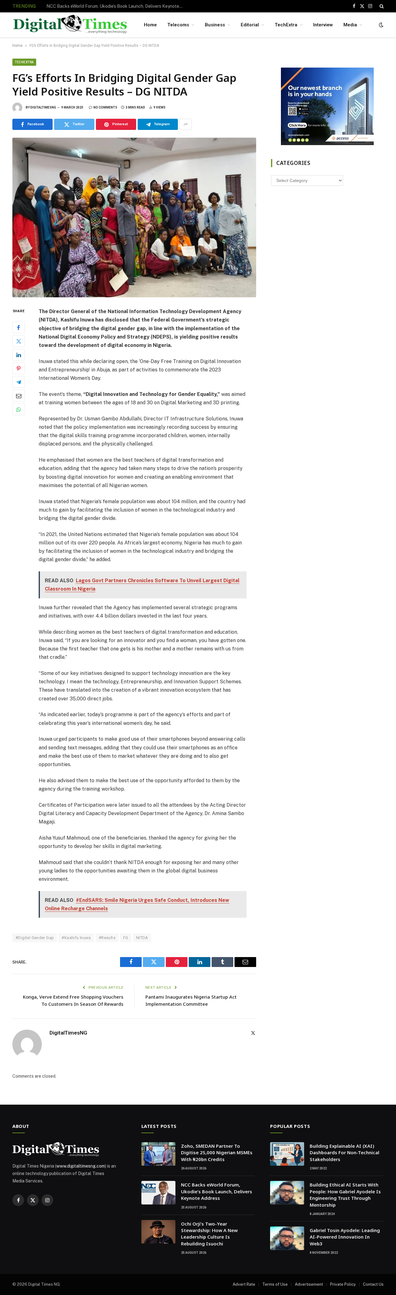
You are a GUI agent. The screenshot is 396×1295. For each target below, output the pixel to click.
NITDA (142, 937)
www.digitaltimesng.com (80, 1166)
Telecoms (178, 25)
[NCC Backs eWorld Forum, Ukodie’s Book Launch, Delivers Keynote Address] (158, 1192)
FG (125, 937)
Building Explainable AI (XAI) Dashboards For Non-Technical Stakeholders (344, 1152)
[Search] (381, 6)
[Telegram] (18, 382)
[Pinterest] (18, 369)
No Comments (105, 107)
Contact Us (373, 1284)
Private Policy (343, 1284)
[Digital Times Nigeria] (70, 25)
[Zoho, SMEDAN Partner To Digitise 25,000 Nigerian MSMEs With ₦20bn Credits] (158, 1154)
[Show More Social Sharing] (185, 124)
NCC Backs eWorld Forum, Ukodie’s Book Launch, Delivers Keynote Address (116, 6)
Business (215, 25)
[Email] (18, 396)
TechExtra (286, 25)
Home (150, 25)
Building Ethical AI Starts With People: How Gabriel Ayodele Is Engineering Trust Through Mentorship (345, 1195)
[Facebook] (18, 328)
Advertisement (309, 1284)
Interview (323, 25)
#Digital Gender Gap (34, 937)
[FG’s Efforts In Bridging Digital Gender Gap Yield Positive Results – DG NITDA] (134, 217)
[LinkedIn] (18, 355)
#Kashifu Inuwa (76, 937)
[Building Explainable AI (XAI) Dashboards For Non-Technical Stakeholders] (287, 1154)
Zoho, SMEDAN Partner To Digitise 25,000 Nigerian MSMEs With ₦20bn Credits (216, 1152)
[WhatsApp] (18, 409)
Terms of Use (275, 1284)
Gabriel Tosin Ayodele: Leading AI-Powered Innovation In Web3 (345, 1237)
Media (350, 25)
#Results (107, 937)
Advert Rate (244, 1284)
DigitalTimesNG (43, 107)
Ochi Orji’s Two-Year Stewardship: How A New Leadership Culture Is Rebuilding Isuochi (209, 1234)
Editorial (250, 25)
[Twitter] (18, 341)
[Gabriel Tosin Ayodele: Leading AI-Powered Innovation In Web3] (287, 1238)
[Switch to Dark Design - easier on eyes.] (380, 24)
